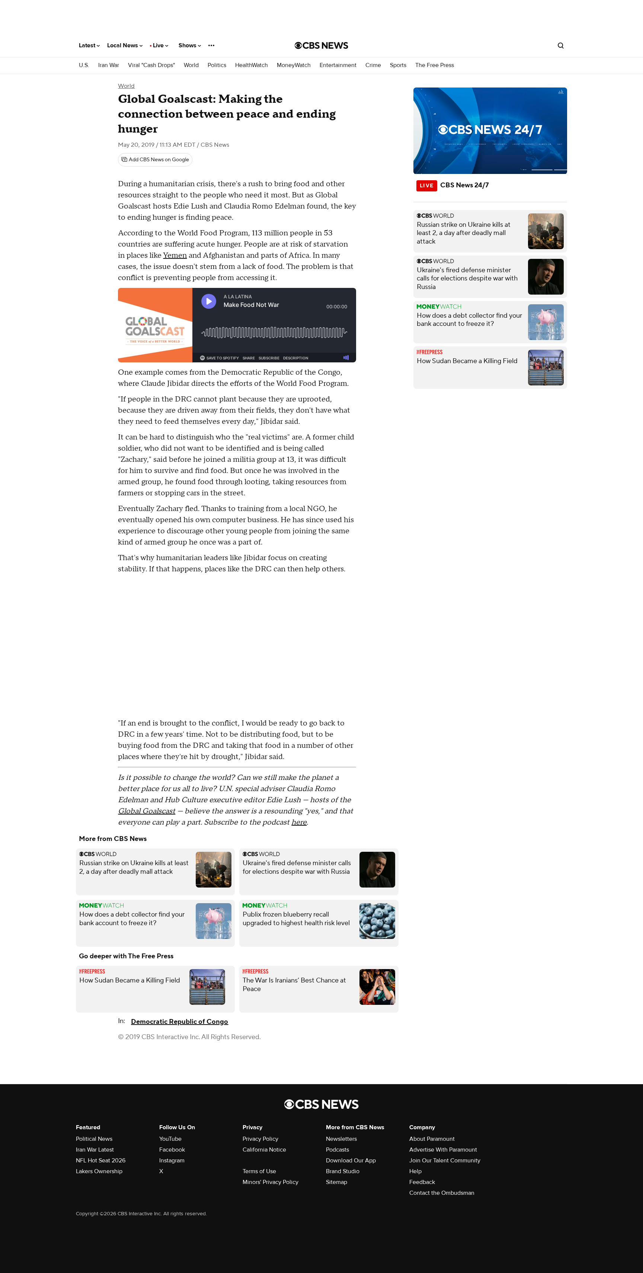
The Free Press (434, 65)
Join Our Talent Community (444, 1161)
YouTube (170, 1139)
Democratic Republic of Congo (179, 1022)
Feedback (422, 1182)
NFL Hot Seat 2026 (100, 1161)
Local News (123, 45)
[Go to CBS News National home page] (321, 45)
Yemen (175, 255)
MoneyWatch (294, 65)
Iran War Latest (95, 1150)
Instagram (172, 1161)
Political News (94, 1139)
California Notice (264, 1150)
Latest (88, 45)
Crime (373, 65)
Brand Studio (342, 1171)
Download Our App (351, 1161)
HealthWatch (251, 65)
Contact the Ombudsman (441, 1193)
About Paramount (432, 1139)
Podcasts (337, 1150)
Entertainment (338, 65)
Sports (398, 65)
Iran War (108, 65)
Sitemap (336, 1182)
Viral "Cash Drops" (151, 65)
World (191, 65)
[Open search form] (560, 45)
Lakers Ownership (99, 1171)
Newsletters (341, 1139)
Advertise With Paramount (443, 1150)
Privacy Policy (260, 1139)
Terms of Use (259, 1171)
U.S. (84, 65)
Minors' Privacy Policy (270, 1182)
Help (415, 1171)
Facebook (172, 1150)
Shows (188, 45)
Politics (217, 65)
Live (159, 45)
